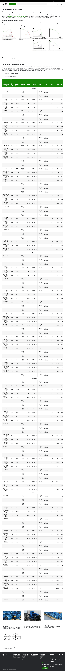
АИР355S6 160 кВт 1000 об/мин (5, 477)
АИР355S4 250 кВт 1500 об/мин (6, 371)
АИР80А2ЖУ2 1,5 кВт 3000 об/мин (5, 122)
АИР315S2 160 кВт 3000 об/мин (5, 234)
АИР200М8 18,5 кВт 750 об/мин (6, 550)
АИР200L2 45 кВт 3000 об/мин (6, 203)
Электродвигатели (16, 654)
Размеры (42, 1)
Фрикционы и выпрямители (24, 657)
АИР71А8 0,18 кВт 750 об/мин (5, 496)
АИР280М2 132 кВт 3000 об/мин (6, 230)
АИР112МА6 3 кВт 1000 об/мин (6, 412)
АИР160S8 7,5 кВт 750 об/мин (5, 538)
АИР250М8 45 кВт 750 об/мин (5, 565)
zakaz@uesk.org (54, 657)
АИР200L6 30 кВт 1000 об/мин (6, 443)
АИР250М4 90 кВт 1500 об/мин (5, 352)
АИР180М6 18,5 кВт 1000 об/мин (6, 435)
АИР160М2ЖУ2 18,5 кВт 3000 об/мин (6, 180)
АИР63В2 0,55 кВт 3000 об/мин (5, 103)
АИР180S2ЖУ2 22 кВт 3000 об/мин (5, 191)
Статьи (46, 1)
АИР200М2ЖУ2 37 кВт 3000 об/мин (6, 207)
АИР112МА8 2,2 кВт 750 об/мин (6, 523)
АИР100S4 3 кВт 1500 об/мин (6, 290)
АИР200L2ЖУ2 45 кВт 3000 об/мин (5, 211)
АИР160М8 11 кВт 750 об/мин (6, 542)
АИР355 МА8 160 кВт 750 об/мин (6, 592)
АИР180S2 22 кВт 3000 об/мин (6, 184)
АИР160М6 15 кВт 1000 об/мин (5, 431)
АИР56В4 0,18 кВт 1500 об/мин (5, 260)
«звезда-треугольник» (26, 24)
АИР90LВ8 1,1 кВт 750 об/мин (6, 515)
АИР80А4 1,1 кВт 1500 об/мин (6, 279)
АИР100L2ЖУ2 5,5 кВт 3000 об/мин (5, 149)
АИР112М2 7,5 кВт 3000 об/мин (5, 153)
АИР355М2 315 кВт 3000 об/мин (6, 249)
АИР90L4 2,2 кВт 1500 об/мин (6, 286)
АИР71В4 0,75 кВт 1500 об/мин (5, 275)
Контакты (61, 1)
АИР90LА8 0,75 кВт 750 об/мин (6, 511)
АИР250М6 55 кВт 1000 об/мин (5, 454)
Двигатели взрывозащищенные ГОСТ (16, 661)
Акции (53, 1)
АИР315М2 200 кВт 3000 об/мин (6, 237)
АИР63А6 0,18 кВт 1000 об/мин (5, 382)
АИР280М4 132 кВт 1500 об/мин (6, 359)
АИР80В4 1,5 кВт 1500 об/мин (6, 283)
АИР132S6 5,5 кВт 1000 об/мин (5, 420)
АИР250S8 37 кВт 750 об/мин (5, 561)
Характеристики (37, 1)
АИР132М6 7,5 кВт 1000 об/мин (5, 424)
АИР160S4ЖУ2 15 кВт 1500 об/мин (6, 317)
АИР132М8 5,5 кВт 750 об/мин (5, 534)
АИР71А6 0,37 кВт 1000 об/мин (5, 389)
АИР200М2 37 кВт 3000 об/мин (5, 199)
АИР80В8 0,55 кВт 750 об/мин (5, 507)
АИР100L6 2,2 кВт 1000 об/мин (5, 408)
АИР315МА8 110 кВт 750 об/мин (6, 580)
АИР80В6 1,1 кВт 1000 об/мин (6, 401)
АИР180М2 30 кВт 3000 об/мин (5, 188)
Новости (56, 1)
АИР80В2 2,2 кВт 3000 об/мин (6, 119)
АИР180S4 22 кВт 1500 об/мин (6, 321)
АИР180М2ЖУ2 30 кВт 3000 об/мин (6, 195)
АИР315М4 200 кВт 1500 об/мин (6, 367)
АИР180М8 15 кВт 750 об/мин (5, 546)
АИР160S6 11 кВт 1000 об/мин (6, 428)
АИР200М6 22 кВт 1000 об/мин (5, 439)
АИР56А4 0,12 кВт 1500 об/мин (5, 256)
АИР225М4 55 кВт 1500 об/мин (5, 344)
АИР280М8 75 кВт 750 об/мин (5, 573)
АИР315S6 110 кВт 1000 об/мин (5, 466)
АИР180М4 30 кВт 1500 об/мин (5, 325)
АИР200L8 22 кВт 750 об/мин (6, 553)
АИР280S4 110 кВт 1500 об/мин (5, 356)
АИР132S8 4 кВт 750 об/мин (6, 530)
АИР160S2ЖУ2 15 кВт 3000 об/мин (6, 176)
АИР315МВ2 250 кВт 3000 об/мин (6, 241)
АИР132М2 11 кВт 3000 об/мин (6, 161)
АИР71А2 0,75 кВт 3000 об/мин (5, 107)
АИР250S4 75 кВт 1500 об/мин (5, 348)
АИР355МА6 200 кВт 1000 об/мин (6, 481)
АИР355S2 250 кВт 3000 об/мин (6, 245)
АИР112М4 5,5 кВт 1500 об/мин (5, 298)
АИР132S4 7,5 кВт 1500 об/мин (5, 302)
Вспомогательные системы (26, 654)
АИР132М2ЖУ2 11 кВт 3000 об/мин (6, 165)
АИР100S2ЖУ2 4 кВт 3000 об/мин (6, 145)
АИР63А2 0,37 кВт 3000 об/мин (5, 99)
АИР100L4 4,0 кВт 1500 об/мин (5, 294)
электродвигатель (20, 59)
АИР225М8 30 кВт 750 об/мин (5, 557)
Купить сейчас (10, 668)
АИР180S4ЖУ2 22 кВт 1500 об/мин (6, 329)
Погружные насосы (34, 655)
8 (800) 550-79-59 (19, 1)
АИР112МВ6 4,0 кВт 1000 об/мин (6, 416)
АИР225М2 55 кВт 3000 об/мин (5, 214)
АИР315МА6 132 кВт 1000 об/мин (6, 470)
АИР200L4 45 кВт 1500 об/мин (6, 340)
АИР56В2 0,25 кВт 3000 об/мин (5, 95)
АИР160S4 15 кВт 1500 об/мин (6, 310)
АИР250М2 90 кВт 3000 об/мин (5, 222)
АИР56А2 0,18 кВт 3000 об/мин (5, 92)
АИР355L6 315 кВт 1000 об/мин (5, 489)
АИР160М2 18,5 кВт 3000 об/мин (6, 172)
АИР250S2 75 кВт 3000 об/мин (5, 218)
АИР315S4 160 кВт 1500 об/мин (5, 363)
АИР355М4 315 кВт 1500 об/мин (6, 375)
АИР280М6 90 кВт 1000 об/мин (5, 462)
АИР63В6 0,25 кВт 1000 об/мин (5, 385)
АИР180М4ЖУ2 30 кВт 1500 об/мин (6, 333)
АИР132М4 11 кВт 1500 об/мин (6, 306)
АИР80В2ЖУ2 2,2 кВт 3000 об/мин (5, 126)
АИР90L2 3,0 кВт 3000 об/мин (6, 130)
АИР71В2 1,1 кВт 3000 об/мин (6, 111)
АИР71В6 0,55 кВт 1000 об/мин (5, 393)
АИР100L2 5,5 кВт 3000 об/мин (5, 142)
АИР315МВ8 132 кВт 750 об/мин (6, 584)
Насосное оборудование (35, 654)
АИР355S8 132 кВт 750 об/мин (5, 588)
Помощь (49, 1)
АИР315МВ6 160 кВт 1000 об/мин (6, 474)
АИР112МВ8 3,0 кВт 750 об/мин (6, 527)
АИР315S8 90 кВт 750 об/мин (6, 576)
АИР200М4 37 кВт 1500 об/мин (5, 336)
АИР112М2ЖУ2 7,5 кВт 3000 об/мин (5, 157)
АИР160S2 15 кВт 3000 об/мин (6, 168)
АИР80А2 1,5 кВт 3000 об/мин (6, 115)
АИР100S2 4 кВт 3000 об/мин (6, 138)
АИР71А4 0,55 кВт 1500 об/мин (5, 271)
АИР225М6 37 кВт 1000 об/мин (5, 447)
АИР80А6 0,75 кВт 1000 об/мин (5, 397)
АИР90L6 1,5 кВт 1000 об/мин (6, 405)
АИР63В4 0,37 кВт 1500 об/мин (5, 267)
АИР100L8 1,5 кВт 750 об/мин (6, 519)
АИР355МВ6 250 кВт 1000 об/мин (6, 485)
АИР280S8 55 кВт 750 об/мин (5, 569)
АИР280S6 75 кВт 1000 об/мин (5, 458)
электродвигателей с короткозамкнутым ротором (17, 16)
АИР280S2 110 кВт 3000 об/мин (5, 226)
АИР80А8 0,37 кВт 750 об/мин (5, 503)
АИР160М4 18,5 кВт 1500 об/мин (6, 313)
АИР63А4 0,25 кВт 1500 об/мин (5, 263)
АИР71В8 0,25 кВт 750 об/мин (5, 500)
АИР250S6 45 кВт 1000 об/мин (5, 451)
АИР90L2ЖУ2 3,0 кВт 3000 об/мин (6, 134)
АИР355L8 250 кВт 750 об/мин (5, 599)
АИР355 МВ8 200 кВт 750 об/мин (6, 596)
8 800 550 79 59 (56, 655)
